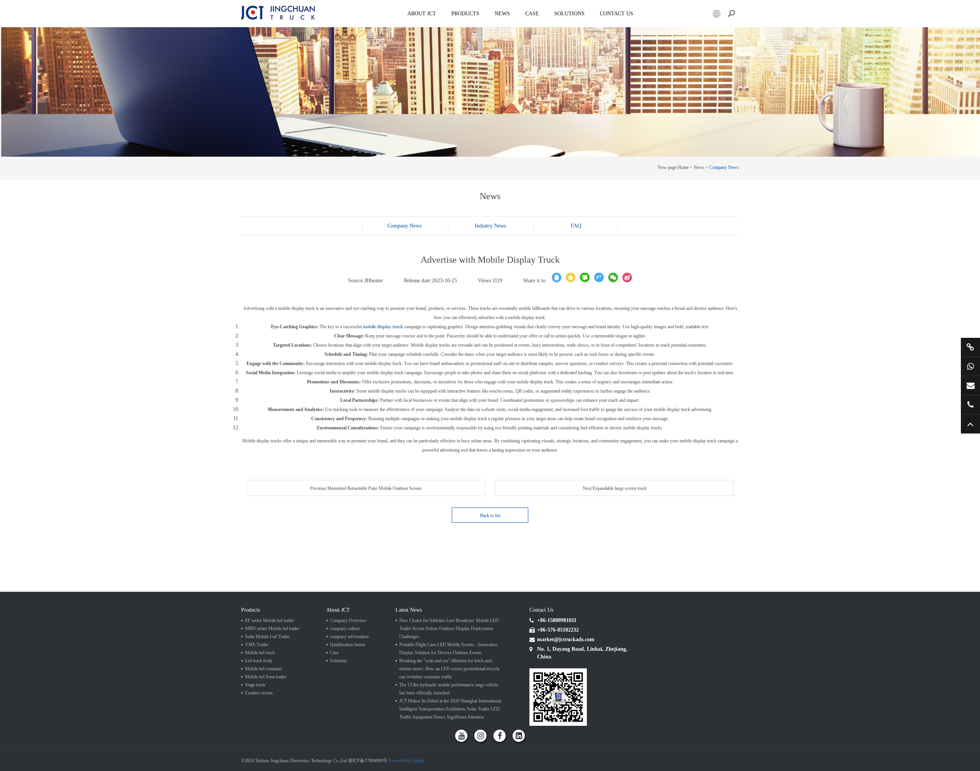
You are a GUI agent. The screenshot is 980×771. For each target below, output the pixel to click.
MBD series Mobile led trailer (272, 628)
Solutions (338, 660)
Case (532, 13)
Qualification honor (347, 644)
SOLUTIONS (569, 13)
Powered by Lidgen (406, 760)
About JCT (421, 13)
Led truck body (259, 660)
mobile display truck (383, 326)
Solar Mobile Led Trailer (267, 636)
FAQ (576, 226)
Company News (724, 167)
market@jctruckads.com (970, 385)
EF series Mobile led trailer (269, 620)
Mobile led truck (260, 652)
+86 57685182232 (970, 404)
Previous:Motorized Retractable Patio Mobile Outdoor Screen (365, 488)
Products (465, 13)
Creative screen (259, 693)
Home (683, 167)
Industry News (490, 226)
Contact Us (616, 13)
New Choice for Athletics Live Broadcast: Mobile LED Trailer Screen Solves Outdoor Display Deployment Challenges (449, 628)
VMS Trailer (256, 644)
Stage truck (255, 685)
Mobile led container (263, 668)
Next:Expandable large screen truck (615, 488)
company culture (345, 628)
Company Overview (348, 620)
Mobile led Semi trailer (265, 676)
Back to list (490, 515)
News (502, 13)
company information (349, 636)
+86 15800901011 (970, 366)
